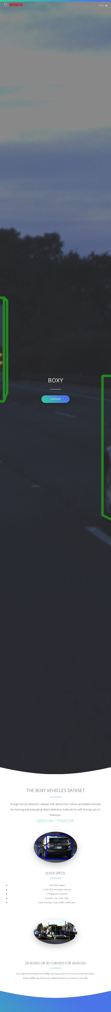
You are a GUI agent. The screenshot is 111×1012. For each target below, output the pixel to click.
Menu (101, 5)
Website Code (66, 820)
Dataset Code (45, 820)
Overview (55, 399)
